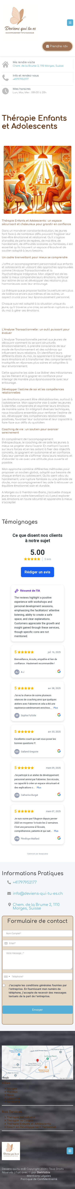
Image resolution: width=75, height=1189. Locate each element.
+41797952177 (20, 79)
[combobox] (7, 976)
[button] (70, 23)
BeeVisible (43, 1172)
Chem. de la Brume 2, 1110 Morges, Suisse (38, 66)
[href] (37, 1062)
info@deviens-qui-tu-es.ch (38, 893)
